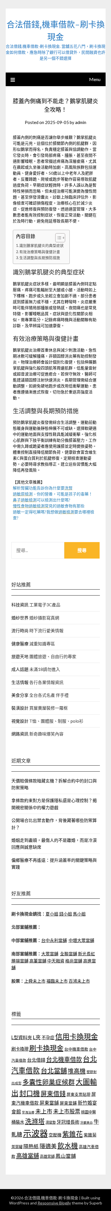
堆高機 (77, 1070)
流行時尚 (19, 630)
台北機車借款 (64, 1059)
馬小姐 (79, 913)
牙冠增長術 (68, 1122)
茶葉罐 (16, 1146)
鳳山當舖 (66, 1156)
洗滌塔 (35, 1121)
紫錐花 (72, 1134)
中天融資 (55, 960)
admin (80, 122)
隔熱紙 (31, 1146)
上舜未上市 (35, 980)
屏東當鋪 (68, 1103)
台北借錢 (36, 1060)
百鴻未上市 (79, 980)
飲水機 (67, 1146)
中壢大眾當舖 (81, 940)
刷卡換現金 (46, 1048)
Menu (94, 79)
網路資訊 (19, 733)
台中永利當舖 (54, 940)
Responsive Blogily (54, 1202)
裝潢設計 (19, 707)
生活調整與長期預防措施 (39, 258)
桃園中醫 (88, 1112)
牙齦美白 (86, 1122)
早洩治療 (28, 1112)
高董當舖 (37, 960)
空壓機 (55, 1134)
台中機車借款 (76, 1049)
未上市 (43, 1111)
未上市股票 (66, 1111)
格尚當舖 (73, 960)
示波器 (35, 1133)
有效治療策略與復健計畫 (39, 252)
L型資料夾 (21, 1037)
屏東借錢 (53, 1093)
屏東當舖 (49, 1103)
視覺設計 (19, 721)
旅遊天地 (19, 656)
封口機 (29, 1093)
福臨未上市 (57, 980)
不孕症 (48, 1037)
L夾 (37, 1037)
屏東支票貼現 (79, 1094)
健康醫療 (19, 643)
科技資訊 (19, 604)
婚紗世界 (19, 617)
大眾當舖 (49, 953)
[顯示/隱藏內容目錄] (57, 238)
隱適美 (48, 1145)
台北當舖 (54, 1070)
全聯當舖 (68, 953)
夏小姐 (52, 913)
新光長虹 (86, 953)
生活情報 (19, 682)
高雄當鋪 (47, 1156)
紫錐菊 (90, 1134)
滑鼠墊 (51, 1122)
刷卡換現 (19, 1048)
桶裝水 (17, 1122)
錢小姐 (65, 913)
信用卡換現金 (76, 1036)
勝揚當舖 (19, 960)
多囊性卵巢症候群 (48, 1082)
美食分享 (19, 695)
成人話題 (19, 669)
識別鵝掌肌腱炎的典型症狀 (41, 245)
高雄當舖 (27, 1155)
